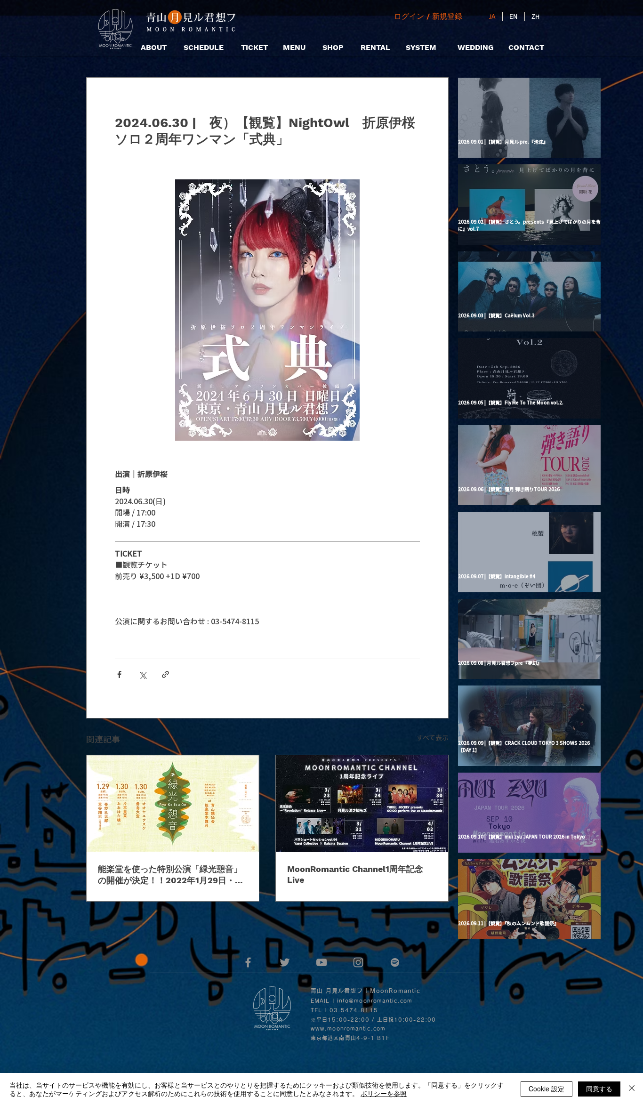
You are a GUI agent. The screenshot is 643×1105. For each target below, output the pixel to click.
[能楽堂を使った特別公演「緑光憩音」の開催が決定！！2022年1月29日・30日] (173, 803)
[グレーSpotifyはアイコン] (395, 962)
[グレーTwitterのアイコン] (284, 962)
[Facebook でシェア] (119, 674)
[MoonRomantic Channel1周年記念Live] (362, 803)
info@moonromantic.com (374, 1000)
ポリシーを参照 (384, 1093)
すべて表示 (433, 737)
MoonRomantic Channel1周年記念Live (355, 874)
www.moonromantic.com (348, 1028)
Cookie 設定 (546, 1088)
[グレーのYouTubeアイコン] (321, 962)
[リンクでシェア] (165, 674)
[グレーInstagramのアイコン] (358, 962)
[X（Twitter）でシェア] (142, 674)
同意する (599, 1088)
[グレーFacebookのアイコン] (248, 962)
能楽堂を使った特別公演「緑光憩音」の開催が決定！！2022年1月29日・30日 (172, 875)
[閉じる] (631, 1089)
